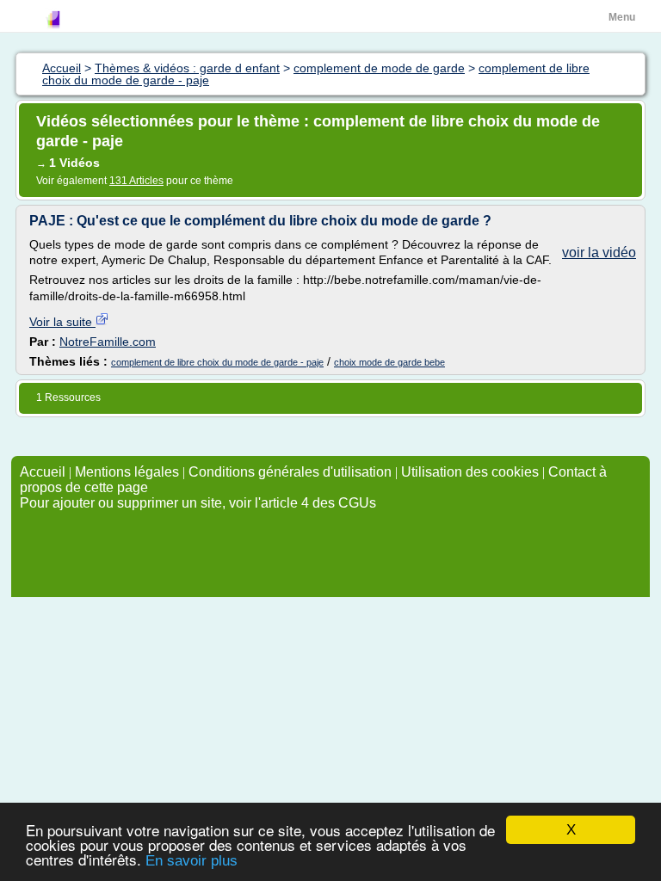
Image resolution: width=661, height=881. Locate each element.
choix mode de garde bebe (389, 362)
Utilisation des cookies (470, 472)
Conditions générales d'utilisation (290, 472)
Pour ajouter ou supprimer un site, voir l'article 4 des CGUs (198, 503)
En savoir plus (191, 861)
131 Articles (136, 181)
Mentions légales (127, 472)
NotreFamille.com (107, 341)
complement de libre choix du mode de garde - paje (217, 362)
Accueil (42, 472)
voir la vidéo (599, 252)
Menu (621, 17)
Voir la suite (62, 322)
